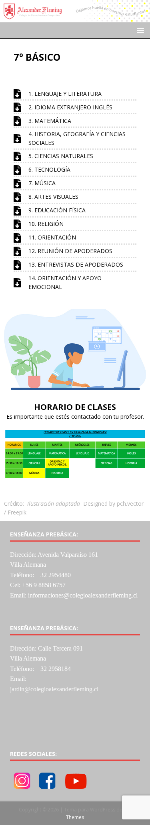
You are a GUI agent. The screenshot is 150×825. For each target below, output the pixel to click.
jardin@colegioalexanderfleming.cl (54, 689)
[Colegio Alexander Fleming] (75, 18)
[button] (139, 30)
